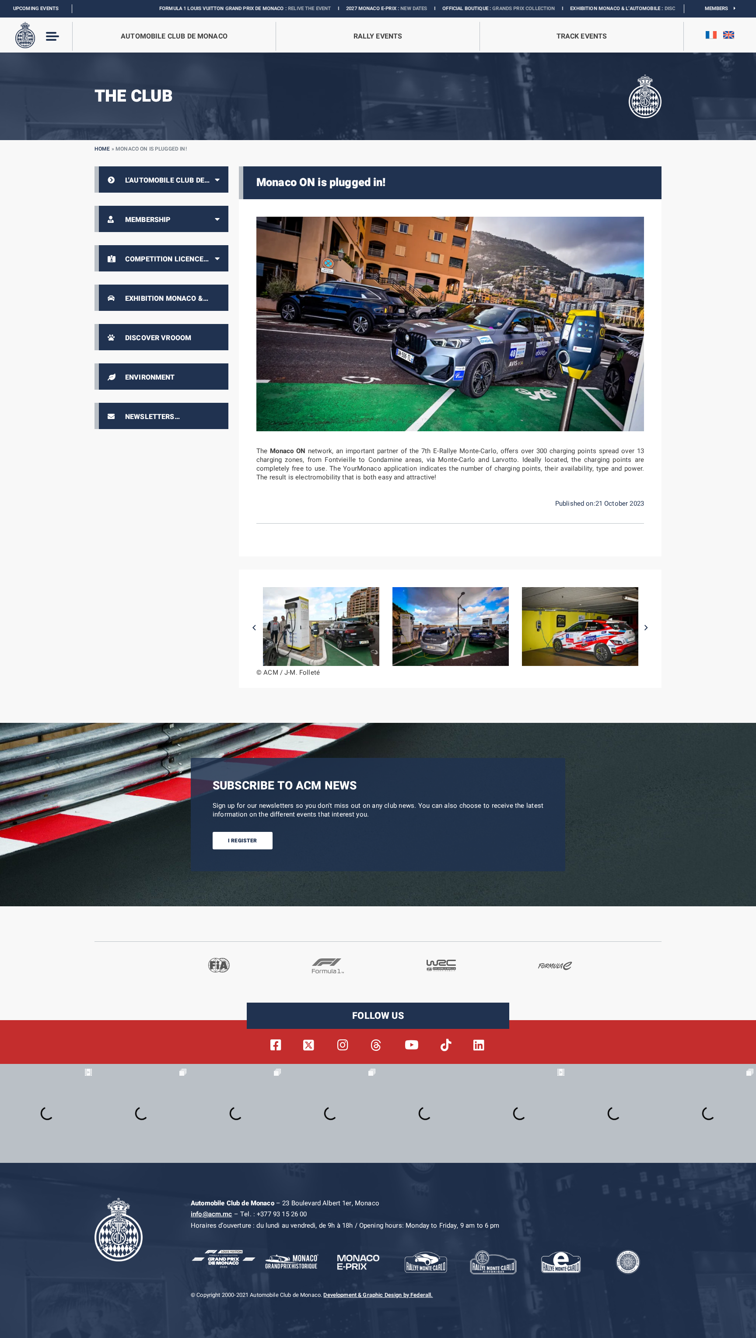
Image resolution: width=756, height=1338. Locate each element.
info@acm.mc (211, 1214)
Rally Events (378, 36)
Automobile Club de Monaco (174, 36)
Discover (592, 8)
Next (646, 627)
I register (242, 841)
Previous (254, 627)
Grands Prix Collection (440, 8)
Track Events (581, 36)
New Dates (330, 8)
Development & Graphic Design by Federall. (378, 1295)
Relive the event (225, 8)
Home (102, 149)
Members (719, 8)
